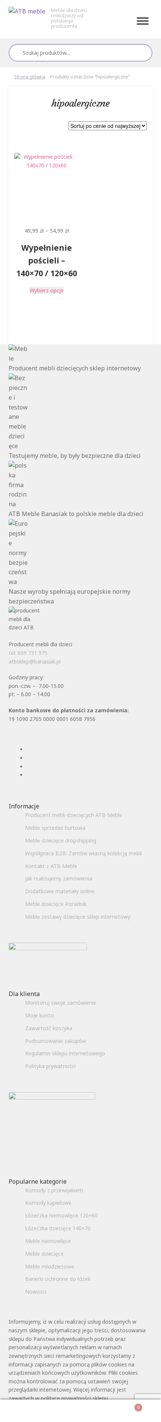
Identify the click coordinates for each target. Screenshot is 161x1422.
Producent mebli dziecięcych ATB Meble (73, 815)
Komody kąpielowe (48, 1202)
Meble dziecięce (44, 1253)
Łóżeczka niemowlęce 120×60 (61, 1215)
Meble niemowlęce (48, 1240)
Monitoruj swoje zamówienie (60, 1002)
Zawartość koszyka (48, 1028)
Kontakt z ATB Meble (51, 866)
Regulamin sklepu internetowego (65, 1053)
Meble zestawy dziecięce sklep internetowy (77, 916)
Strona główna (29, 77)
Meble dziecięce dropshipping (60, 840)
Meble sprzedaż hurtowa (55, 827)
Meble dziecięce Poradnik (55, 903)
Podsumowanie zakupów (55, 1040)
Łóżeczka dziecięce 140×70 (58, 1228)
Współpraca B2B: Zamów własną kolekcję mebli (83, 853)
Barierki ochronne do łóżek (58, 1278)
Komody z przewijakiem (54, 1190)
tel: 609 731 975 (28, 652)
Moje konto (39, 1015)
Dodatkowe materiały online (60, 891)
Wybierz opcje (47, 290)
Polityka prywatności (50, 1066)
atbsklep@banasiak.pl (35, 661)
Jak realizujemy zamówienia (58, 878)
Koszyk (123, 1405)
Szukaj (143, 52)
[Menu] (143, 20)
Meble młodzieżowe (49, 1266)
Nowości (35, 1291)
